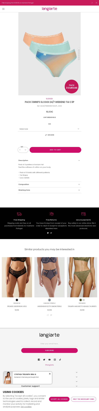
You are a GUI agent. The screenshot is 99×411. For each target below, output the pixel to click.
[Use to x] (44, 360)
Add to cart (55, 150)
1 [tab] (79, 48)
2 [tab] (79, 50)
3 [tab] (79, 52)
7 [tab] (79, 59)
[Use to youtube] (49, 360)
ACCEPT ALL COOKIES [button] (59, 399)
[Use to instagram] (55, 360)
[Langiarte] (49, 9)
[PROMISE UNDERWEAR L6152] (17, 277)
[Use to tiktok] (60, 360)
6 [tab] (79, 57)
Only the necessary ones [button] (83, 399)
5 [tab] (79, 56)
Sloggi (49, 99)
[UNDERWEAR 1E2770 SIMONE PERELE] (49, 277)
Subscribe (49, 350)
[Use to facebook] (39, 360)
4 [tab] (79, 54)
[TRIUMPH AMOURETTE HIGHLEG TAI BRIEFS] (82, 277)
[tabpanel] (49, 53)
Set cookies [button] (26, 406)
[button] (49, 160)
